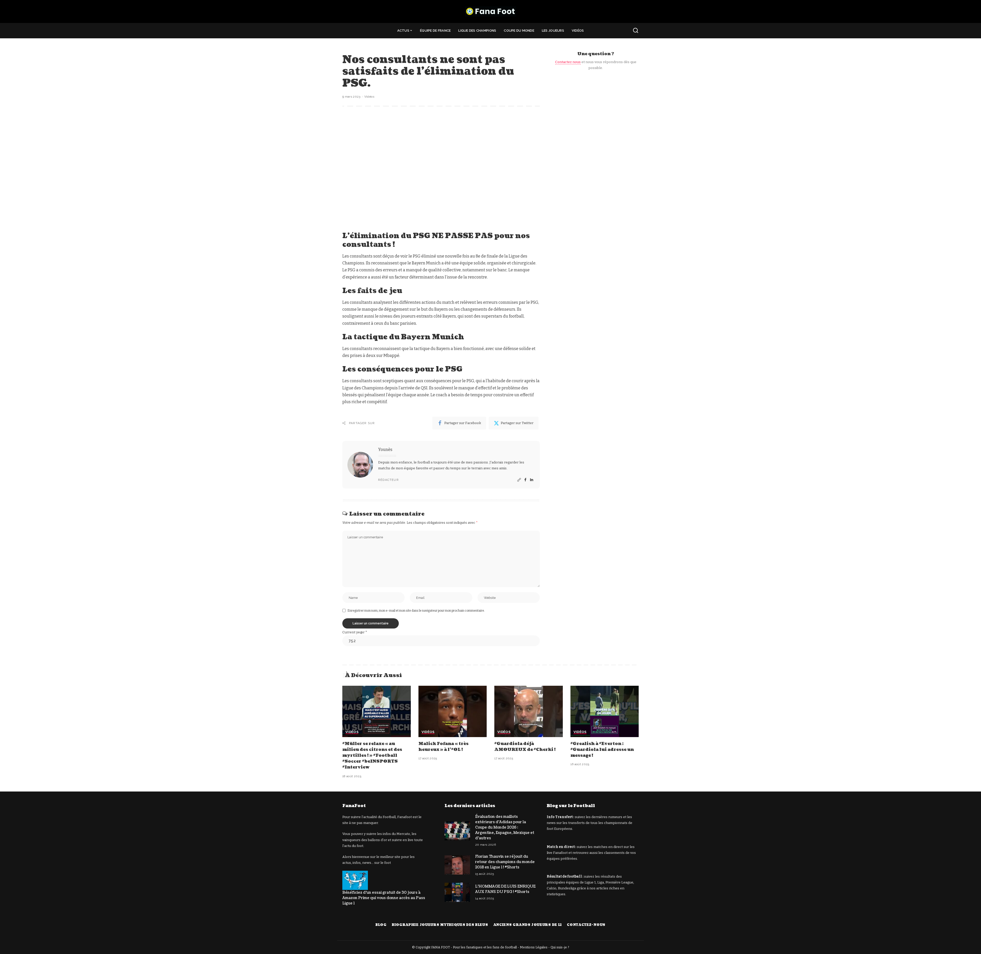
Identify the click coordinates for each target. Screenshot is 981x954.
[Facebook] (525, 480)
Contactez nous (568, 62)
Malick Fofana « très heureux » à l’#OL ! (443, 746)
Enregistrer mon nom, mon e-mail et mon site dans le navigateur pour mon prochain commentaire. (416, 610)
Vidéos (369, 96)
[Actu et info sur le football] (490, 11)
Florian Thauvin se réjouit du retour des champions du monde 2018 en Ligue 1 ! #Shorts (505, 862)
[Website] (519, 480)
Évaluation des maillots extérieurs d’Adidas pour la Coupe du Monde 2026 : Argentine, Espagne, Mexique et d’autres (504, 827)
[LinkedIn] (532, 480)
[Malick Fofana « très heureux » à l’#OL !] (452, 711)
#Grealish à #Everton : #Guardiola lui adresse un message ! (602, 749)
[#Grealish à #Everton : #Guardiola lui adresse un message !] (604, 711)
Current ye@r (354, 632)
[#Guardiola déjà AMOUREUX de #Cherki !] (528, 711)
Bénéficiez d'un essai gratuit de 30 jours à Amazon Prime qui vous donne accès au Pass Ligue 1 (383, 898)
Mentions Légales (533, 947)
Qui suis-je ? (560, 947)
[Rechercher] (636, 30)
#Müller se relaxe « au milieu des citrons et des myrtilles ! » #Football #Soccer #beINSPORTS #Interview (372, 755)
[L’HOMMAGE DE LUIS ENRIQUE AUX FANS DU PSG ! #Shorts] (457, 892)
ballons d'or (377, 840)
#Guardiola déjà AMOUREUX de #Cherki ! (525, 746)
